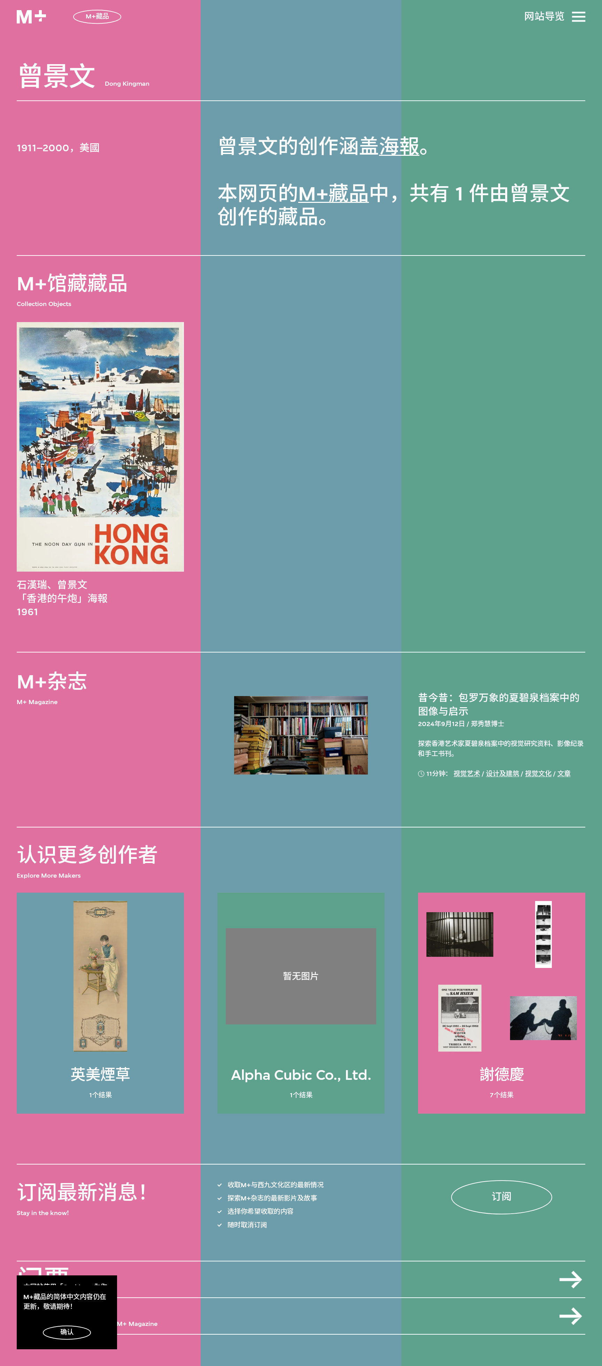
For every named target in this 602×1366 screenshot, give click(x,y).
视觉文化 (538, 774)
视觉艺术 (467, 774)
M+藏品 (333, 193)
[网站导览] (578, 16)
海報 (399, 146)
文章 (564, 774)
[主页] (31, 16)
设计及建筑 (502, 774)
